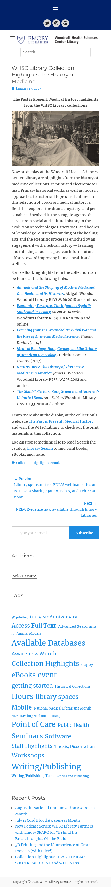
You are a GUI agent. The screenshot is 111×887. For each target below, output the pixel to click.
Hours (23, 696)
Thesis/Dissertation (74, 746)
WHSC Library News (53, 882)
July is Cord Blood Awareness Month (47, 820)
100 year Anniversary (53, 617)
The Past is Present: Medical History (61, 421)
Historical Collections (73, 686)
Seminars (27, 736)
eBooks (55, 463)
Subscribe (84, 533)
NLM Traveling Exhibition (29, 716)
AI (13, 633)
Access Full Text (34, 625)
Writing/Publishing (46, 766)
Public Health (73, 725)
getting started (32, 685)
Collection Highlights (32, 463)
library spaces (57, 697)
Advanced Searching (77, 626)
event (47, 674)
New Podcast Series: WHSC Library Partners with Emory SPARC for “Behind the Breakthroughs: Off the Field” (54, 832)
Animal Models (29, 633)
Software (58, 736)
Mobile (22, 707)
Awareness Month (34, 654)
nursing (55, 716)
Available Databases (48, 643)
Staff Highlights (32, 746)
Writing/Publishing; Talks (33, 776)
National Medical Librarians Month (62, 708)
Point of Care (34, 724)
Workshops (28, 755)
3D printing (19, 617)
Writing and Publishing (73, 776)
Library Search (40, 448)
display (87, 664)
